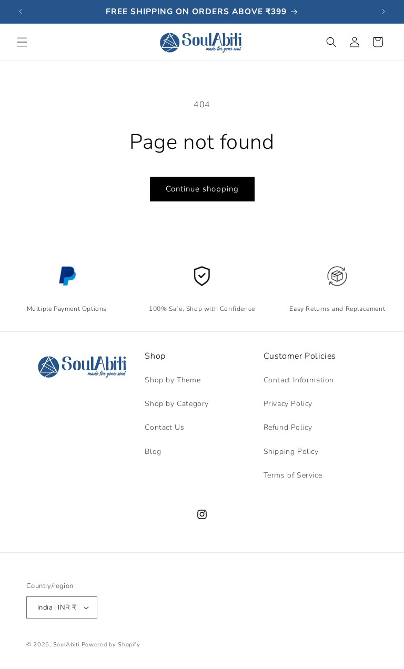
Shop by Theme (172, 380)
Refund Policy (288, 427)
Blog (153, 452)
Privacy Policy (288, 404)
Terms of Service (293, 475)
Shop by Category (177, 404)
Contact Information (299, 380)
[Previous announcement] (20, 11)
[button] (22, 42)
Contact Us (164, 427)
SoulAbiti (66, 644)
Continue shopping (202, 189)
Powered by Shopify (111, 644)
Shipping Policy (291, 452)
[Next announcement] (383, 11)
